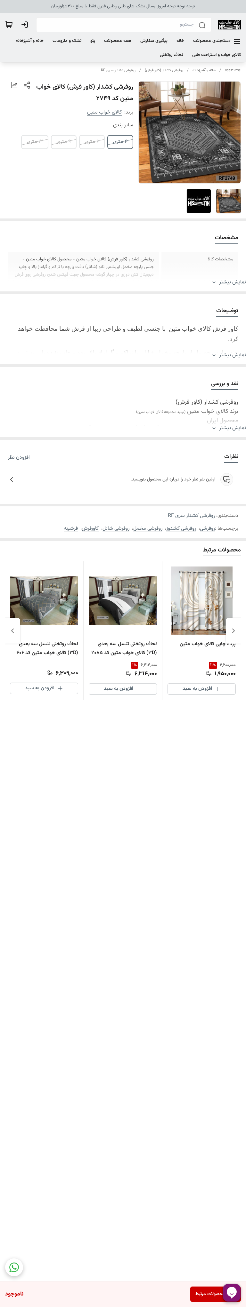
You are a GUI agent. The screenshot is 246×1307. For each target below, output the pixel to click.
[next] (12, 631)
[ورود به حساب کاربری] (26, 24)
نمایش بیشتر (232, 282)
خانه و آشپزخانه (204, 70)
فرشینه (71, 529)
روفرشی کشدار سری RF (118, 70)
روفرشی (207, 529)
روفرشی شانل (115, 529)
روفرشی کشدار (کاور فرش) (164, 70)
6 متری (92, 142)
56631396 (233, 70)
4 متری (120, 142)
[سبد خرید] (9, 24)
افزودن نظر (19, 458)
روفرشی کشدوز (181, 529)
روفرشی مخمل (147, 529)
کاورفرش (90, 529)
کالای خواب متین (104, 112)
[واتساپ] (14, 1267)
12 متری (35, 142)
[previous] (233, 631)
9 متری (64, 142)
